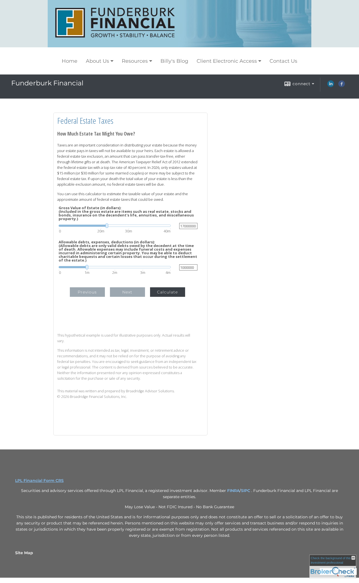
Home (69, 61)
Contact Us (283, 61)
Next (127, 292)
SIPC (246, 490)
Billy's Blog (174, 61)
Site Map (24, 552)
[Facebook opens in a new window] (341, 85)
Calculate (167, 292)
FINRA (233, 490)
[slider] (115, 226)
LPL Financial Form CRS (39, 480)
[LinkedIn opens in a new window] (330, 85)
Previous (87, 292)
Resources (135, 61)
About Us (97, 61)
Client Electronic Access (227, 61)
